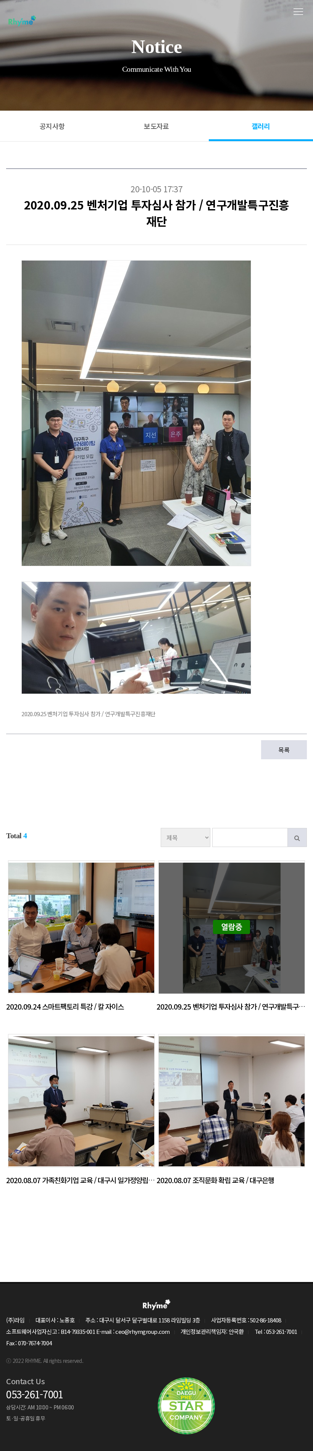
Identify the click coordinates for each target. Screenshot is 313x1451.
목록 (283, 749)
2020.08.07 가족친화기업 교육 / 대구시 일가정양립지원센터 (89, 1180)
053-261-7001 (34, 1394)
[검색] (297, 837)
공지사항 (52, 126)
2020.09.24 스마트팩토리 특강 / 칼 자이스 (65, 1006)
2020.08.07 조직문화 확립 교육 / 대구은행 (215, 1180)
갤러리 (261, 126)
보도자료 (156, 126)
